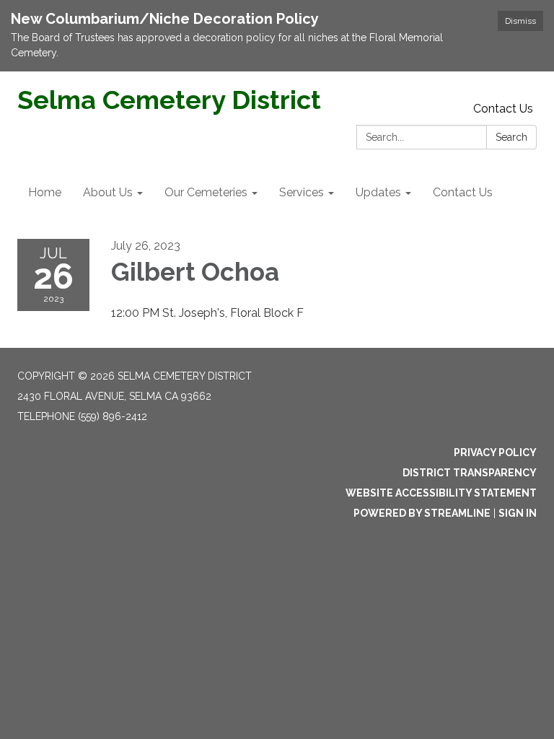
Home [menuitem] (44, 192)
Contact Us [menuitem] (463, 192)
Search (511, 137)
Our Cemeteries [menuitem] (205, 192)
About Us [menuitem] (108, 192)
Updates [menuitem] (378, 192)
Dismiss (520, 21)
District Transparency (470, 472)
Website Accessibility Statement (441, 493)
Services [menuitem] (301, 192)
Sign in (517, 513)
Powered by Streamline (422, 513)
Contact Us (503, 108)
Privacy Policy (495, 452)
